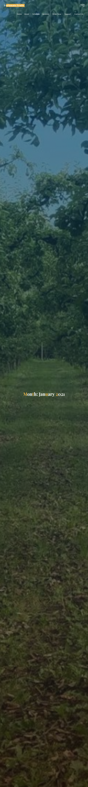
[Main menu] (82, 5)
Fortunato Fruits (14, 5)
